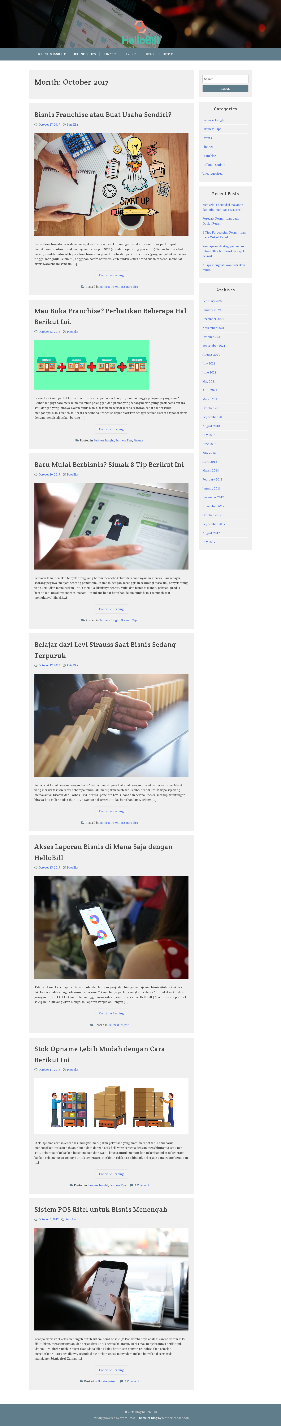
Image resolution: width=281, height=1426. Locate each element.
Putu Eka (72, 124)
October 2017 (212, 515)
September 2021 (213, 345)
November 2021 (213, 328)
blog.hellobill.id (146, 1412)
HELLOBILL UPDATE (160, 54)
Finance (110, 54)
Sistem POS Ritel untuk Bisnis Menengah (100, 1209)
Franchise (209, 156)
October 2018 (212, 408)
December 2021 (213, 319)
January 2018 (211, 488)
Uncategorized (107, 1381)
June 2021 (209, 372)
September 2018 (213, 417)
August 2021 (211, 354)
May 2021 (209, 381)
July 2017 (208, 542)
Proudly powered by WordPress (113, 1418)
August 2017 (211, 533)
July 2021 (208, 363)
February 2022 (212, 301)
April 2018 (209, 461)
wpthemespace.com (176, 1418)
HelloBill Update (213, 165)
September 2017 (213, 524)
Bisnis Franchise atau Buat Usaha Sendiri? (103, 114)
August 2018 (211, 426)
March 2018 (210, 470)
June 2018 (209, 444)
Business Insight (52, 54)
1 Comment (142, 1185)
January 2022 (211, 310)
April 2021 (209, 390)
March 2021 (210, 399)
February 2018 (212, 479)
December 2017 (213, 497)
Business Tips (85, 54)
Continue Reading (113, 276)
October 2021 (212, 337)
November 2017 (213, 506)
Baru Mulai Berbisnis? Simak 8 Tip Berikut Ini (109, 464)
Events (131, 54)
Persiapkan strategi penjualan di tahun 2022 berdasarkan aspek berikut (224, 251)
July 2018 (208, 435)
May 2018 (209, 452)
